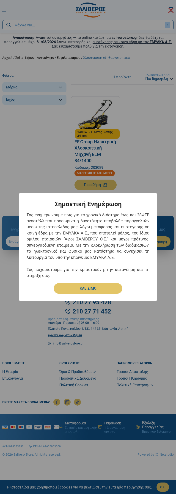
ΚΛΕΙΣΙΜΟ (88, 288)
